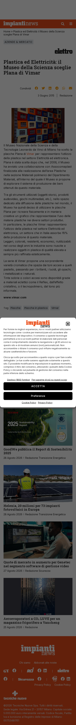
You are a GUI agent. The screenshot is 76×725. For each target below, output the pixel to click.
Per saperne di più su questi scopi (49, 379)
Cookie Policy (29, 402)
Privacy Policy (45, 402)
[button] (68, 324)
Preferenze (38, 396)
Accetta (38, 386)
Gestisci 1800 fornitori (18, 379)
